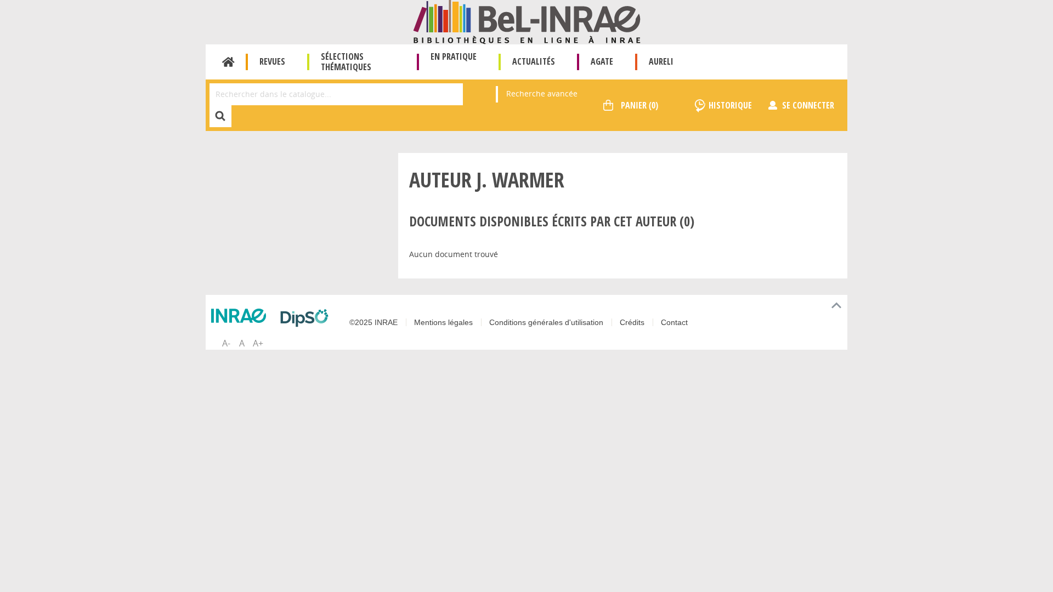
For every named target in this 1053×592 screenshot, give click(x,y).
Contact (674, 322)
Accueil (228, 61)
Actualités (533, 61)
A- (226, 343)
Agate (602, 61)
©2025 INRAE (373, 322)
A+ (258, 343)
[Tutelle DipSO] (307, 318)
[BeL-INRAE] (527, 21)
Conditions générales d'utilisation (546, 322)
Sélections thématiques (346, 61)
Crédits (632, 322)
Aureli (661, 61)
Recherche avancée (542, 93)
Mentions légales (443, 322)
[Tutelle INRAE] (241, 316)
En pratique (454, 56)
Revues (272, 61)
